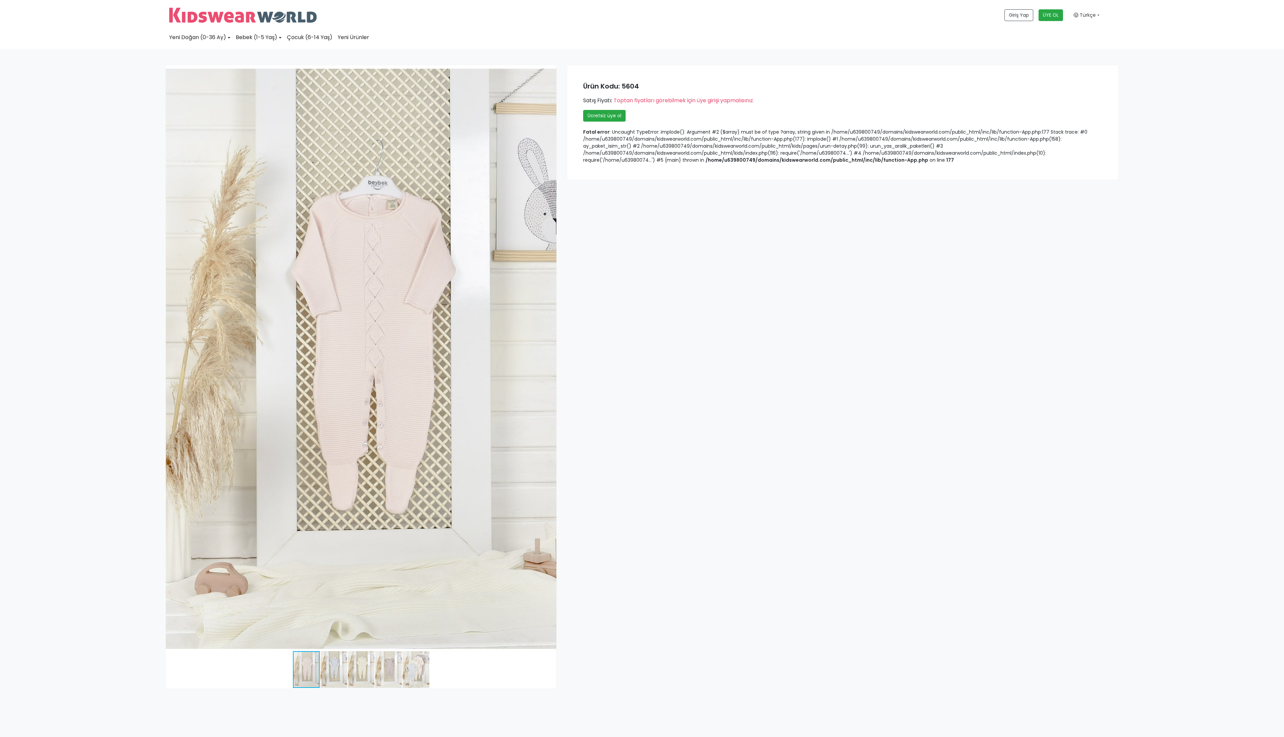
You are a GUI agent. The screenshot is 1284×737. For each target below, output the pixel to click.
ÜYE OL (1051, 15)
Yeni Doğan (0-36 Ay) (197, 37)
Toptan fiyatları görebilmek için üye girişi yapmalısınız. (684, 100)
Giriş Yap (1019, 15)
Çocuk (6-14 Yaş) (309, 37)
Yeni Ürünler (353, 37)
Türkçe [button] (1087, 15)
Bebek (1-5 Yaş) (256, 37)
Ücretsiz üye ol (604, 115)
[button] (550, 71)
